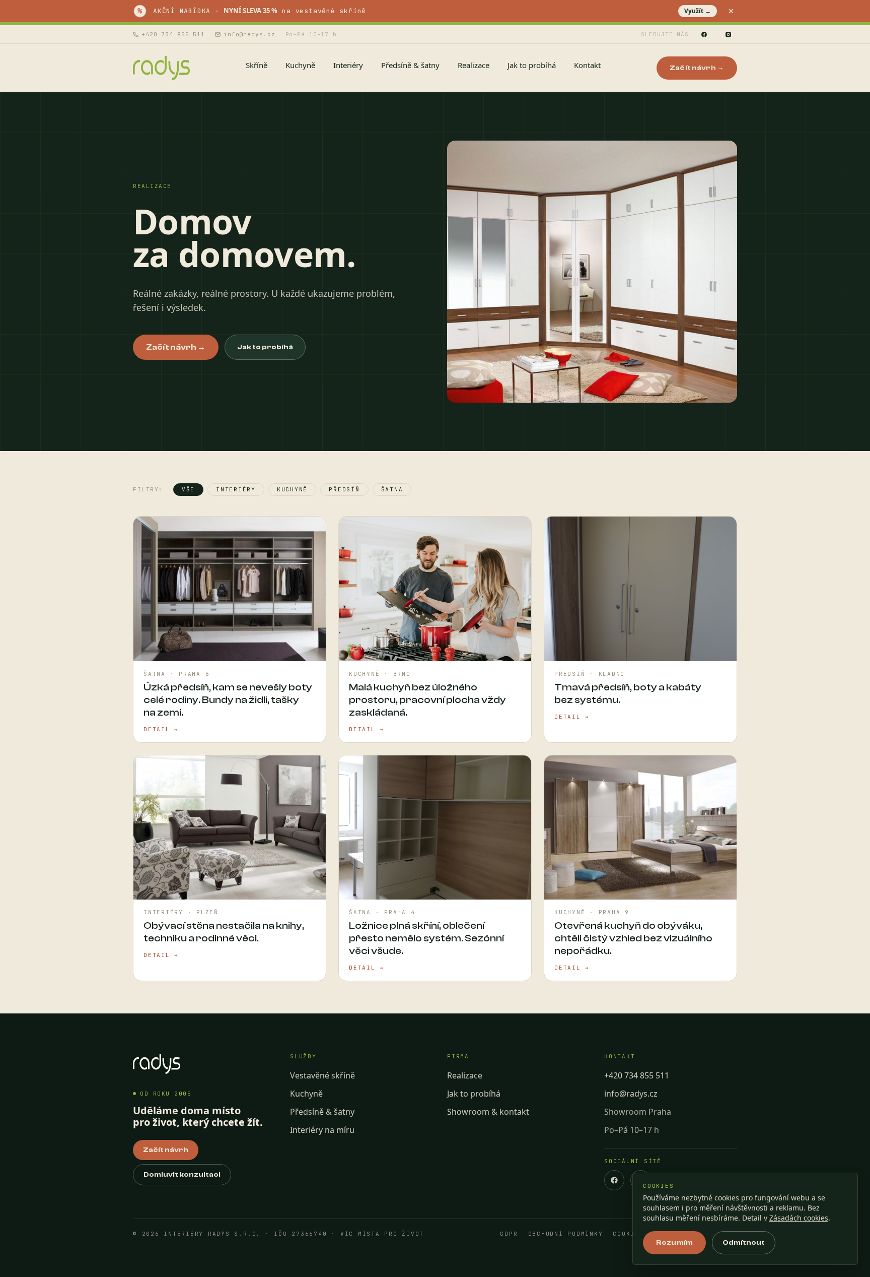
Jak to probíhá (265, 347)
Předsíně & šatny (322, 1111)
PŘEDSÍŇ (344, 489)
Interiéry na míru (322, 1129)
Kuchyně (306, 1093)
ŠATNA (392, 489)
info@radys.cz (249, 34)
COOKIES (628, 1234)
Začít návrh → (697, 68)
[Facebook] (704, 34)
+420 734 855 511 (173, 34)
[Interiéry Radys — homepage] (161, 68)
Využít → (697, 11)
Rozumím (674, 1243)
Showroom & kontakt (488, 1111)
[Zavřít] (731, 11)
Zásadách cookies (798, 1218)
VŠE (188, 489)
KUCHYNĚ (292, 489)
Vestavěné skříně (322, 1075)
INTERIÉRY (236, 489)
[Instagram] (728, 34)
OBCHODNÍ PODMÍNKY (565, 1234)
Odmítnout (743, 1243)
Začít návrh (165, 1150)
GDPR (509, 1234)
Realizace (464, 1075)
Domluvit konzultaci (182, 1175)
